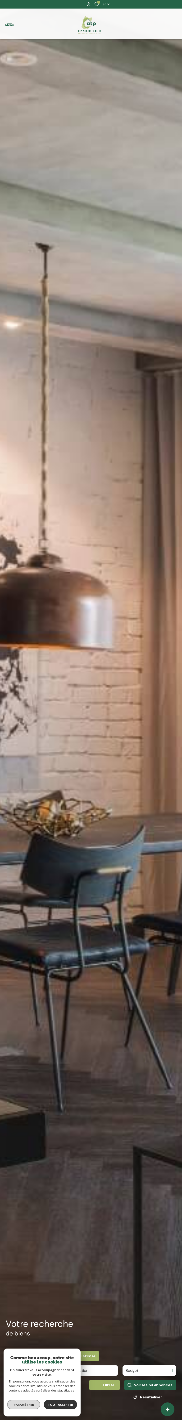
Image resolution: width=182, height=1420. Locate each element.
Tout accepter (60, 1404)
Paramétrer (24, 1404)
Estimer (88, 1356)
